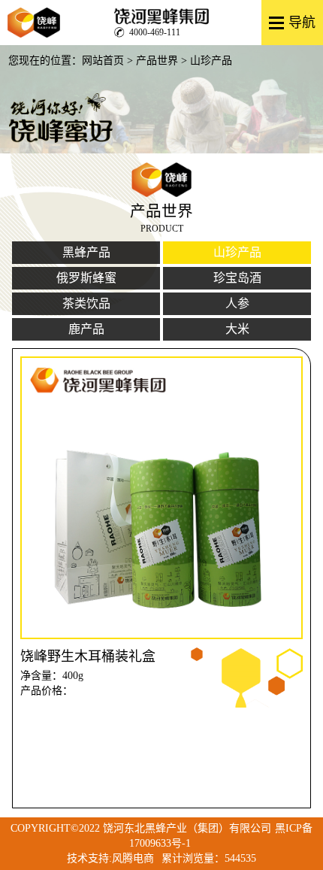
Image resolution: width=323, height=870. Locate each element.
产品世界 (157, 60)
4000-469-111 (154, 32)
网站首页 (103, 60)
